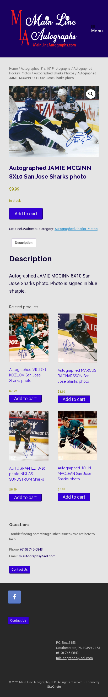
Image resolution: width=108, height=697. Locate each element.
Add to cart (26, 213)
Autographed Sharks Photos (54, 73)
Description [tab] (24, 243)
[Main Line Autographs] (43, 29)
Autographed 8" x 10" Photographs (46, 68)
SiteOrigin (54, 686)
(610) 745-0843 (31, 549)
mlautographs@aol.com (37, 556)
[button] (90, 94)
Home (13, 68)
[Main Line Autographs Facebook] (14, 597)
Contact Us (20, 569)
